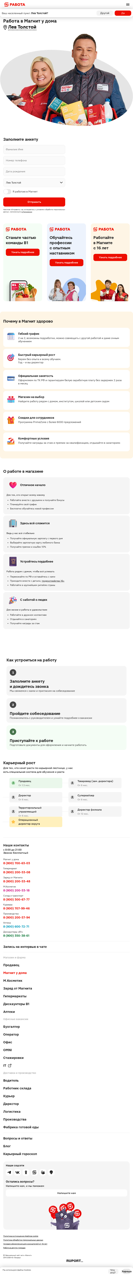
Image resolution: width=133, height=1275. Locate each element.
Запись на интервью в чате (25, 947)
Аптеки (9, 1012)
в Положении (27, 212)
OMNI (7, 1050)
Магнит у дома (15, 973)
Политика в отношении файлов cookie (20, 1236)
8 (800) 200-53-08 (16, 872)
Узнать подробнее (22, 252)
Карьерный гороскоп (20, 1154)
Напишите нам (66, 1193)
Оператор (11, 1034)
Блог (7, 1146)
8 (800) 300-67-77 (16, 899)
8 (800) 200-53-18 (16, 890)
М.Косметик (12, 981)
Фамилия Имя (14, 149)
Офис (7, 1042)
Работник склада (17, 1088)
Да (123, 13)
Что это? (112, 1271)
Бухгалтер (11, 1027)
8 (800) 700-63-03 (16, 863)
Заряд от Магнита (17, 988)
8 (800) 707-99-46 (16, 908)
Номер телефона (16, 160)
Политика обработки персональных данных (23, 1240)
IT (4, 1065)
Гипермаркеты (14, 996)
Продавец (11, 965)
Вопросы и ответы (17, 1138)
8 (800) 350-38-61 (16, 935)
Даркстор (11, 1104)
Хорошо (126, 1271)
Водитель (11, 1080)
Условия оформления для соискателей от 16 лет (25, 1244)
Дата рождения (15, 171)
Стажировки (13, 1058)
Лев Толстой (22, 27)
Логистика (12, 1112)
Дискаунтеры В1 (16, 1004)
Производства (14, 1119)
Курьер (9, 1096)
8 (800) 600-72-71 (16, 926)
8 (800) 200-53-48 (16, 881)
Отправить (34, 201)
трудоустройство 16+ (53, 581)
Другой (104, 13)
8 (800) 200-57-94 (16, 917)
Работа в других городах (14, 1248)
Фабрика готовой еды (21, 1127)
